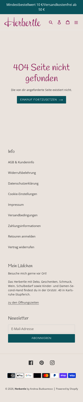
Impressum (16, 205)
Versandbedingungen (22, 215)
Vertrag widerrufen (21, 247)
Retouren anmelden (21, 236)
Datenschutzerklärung (23, 183)
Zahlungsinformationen (24, 226)
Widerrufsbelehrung (22, 173)
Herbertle (20, 388)
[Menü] (76, 22)
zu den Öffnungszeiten (23, 302)
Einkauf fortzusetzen (38, 99)
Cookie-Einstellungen (22, 194)
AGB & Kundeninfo (21, 162)
